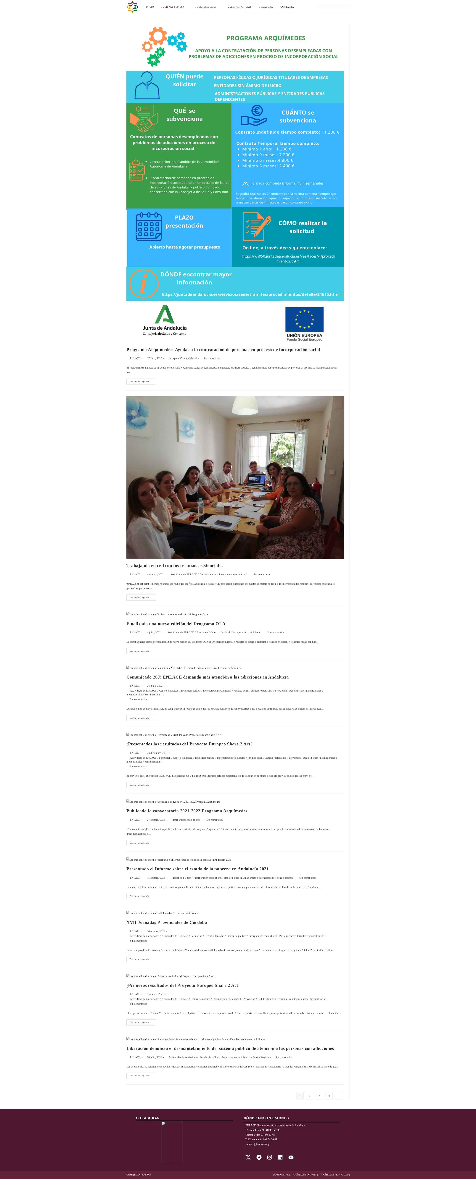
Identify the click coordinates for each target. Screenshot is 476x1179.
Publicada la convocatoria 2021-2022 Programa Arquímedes (186, 810)
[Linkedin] (280, 1157)
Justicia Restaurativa (261, 690)
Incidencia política (190, 690)
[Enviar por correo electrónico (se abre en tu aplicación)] (348, 6)
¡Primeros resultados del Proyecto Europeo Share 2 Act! (183, 985)
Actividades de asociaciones (144, 936)
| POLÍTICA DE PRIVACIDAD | (335, 1174)
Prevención (281, 690)
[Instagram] (269, 1157)
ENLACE (135, 358)
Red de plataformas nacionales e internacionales (249, 877)
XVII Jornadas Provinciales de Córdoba (166, 922)
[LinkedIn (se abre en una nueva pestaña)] (337, 6)
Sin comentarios (211, 358)
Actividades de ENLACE (183, 574)
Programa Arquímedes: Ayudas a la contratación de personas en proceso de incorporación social (223, 349)
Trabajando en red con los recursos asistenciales (174, 565)
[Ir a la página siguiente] (338, 1095)
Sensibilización (152, 694)
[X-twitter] (248, 1157)
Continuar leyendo (143, 381)
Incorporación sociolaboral (183, 358)
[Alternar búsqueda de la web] (302, 7)
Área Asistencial (208, 574)
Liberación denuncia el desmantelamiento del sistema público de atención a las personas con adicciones (230, 1048)
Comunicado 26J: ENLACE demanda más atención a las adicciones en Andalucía (207, 677)
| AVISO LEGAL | (281, 1174)
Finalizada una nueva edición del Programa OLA (176, 623)
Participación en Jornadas (292, 936)
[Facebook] (258, 1157)
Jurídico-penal (241, 690)
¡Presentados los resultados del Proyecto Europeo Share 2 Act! (189, 744)
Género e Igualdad (220, 632)
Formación (202, 632)
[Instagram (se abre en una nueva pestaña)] (331, 6)
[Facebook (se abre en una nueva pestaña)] (325, 6)
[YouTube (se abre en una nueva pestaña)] (342, 6)
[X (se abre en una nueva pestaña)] (319, 6)
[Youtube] (291, 1157)
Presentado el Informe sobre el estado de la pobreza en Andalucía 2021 (197, 868)
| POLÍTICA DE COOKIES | (305, 1174)
